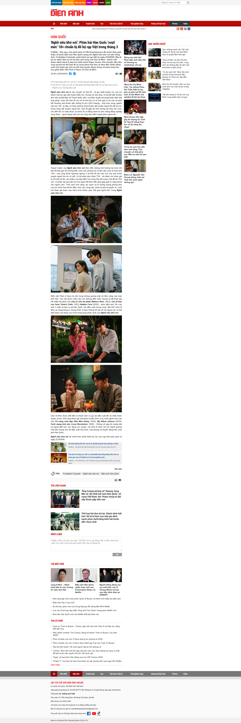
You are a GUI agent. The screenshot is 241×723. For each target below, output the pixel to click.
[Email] (120, 74)
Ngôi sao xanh (56, 3)
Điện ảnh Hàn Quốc (110, 474)
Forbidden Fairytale (71, 474)
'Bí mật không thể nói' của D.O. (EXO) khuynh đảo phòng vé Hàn (78, 82)
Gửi (117, 554)
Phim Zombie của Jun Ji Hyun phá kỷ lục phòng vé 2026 (78, 639)
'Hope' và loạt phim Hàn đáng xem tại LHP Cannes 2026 (78, 657)
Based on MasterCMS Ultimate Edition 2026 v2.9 (69, 720)
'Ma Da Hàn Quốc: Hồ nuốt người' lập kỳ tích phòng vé (77, 647)
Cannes (101, 3)
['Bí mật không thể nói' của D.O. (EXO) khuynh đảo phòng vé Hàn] (59, 447)
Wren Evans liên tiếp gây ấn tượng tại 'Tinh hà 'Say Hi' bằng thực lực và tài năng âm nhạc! (134, 122)
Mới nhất (63, 23)
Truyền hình (90, 23)
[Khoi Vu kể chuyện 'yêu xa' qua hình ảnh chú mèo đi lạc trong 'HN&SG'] (154, 87)
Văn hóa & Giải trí (116, 23)
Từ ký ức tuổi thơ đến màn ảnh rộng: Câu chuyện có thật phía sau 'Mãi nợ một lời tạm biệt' (135, 152)
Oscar (95, 3)
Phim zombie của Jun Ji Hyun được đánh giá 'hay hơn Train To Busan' (84, 643)
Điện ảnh (76, 23)
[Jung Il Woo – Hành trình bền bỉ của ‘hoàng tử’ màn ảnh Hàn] (62, 575)
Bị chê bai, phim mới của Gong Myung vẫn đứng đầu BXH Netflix (81, 606)
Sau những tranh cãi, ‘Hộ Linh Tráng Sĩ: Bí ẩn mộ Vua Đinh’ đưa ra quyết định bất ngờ (175, 52)
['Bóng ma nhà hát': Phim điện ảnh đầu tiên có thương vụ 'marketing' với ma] (135, 47)
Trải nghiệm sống (136, 23)
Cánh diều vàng (68, 3)
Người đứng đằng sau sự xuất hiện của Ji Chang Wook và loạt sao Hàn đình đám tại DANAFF (110, 590)
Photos (175, 23)
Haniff (89, 3)
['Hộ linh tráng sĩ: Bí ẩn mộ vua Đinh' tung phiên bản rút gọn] (154, 97)
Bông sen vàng (80, 3)
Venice (108, 3)
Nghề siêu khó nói (91, 474)
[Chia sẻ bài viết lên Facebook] (70, 73)
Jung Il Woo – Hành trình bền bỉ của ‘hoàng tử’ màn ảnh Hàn (62, 587)
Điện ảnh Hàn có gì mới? (64, 602)
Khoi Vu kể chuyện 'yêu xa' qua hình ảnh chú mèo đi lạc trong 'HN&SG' (176, 86)
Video (185, 23)
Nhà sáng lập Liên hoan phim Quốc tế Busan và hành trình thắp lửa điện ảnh (87, 599)
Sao (101, 23)
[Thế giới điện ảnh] (67, 13)
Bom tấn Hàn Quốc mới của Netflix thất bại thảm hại (76, 614)
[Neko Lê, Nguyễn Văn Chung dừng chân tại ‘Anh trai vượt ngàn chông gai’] (135, 166)
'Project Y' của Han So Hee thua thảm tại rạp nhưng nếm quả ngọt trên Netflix (87, 661)
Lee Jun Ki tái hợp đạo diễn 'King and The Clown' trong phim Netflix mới (84, 610)
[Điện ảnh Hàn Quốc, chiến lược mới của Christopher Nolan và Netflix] (86, 575)
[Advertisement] (139, 12)
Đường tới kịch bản (158, 23)
